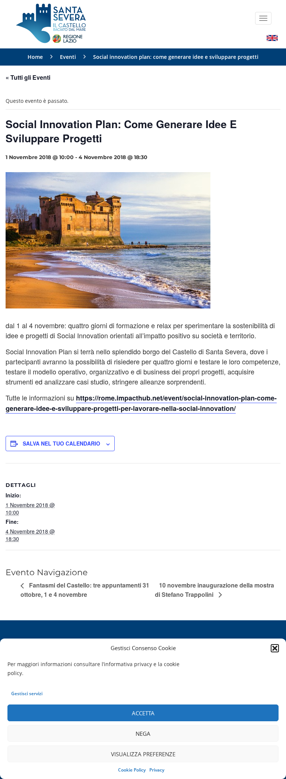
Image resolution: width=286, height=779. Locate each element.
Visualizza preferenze (143, 754)
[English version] (272, 37)
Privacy (156, 770)
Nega (143, 733)
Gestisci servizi (26, 693)
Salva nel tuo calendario (61, 443)
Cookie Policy (132, 770)
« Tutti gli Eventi (28, 77)
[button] (275, 648)
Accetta (143, 713)
